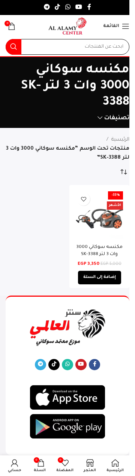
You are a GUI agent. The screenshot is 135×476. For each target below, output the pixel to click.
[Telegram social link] (46, 7)
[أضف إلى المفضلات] (83, 199)
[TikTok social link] (57, 7)
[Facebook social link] (89, 7)
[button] (99, 277)
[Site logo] (67, 26)
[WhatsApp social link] (68, 7)
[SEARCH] (13, 47)
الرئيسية (120, 140)
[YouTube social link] (78, 7)
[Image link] (67, 398)
